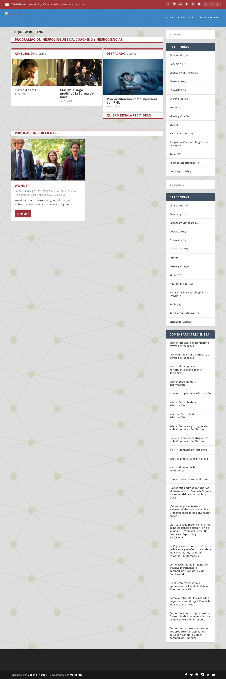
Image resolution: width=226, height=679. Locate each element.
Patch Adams (25, 90)
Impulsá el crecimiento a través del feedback (189, 344)
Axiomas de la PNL (181, 589)
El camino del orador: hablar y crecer (188, 496)
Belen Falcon (209, 17)
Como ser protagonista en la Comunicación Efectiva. (189, 427)
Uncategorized (179, 171)
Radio (173, 154)
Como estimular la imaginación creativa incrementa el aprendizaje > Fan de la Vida (189, 568)
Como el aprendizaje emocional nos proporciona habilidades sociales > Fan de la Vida (189, 631)
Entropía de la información (183, 383)
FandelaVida (25, 191)
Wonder (22, 186)
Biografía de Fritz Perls (193, 449)
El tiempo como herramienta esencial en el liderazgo (186, 369)
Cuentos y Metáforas (183, 72)
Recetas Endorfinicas (182, 162)
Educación (176, 90)
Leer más (23, 214)
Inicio (169, 17)
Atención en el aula (193, 619)
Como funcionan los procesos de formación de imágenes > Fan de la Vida (190, 616)
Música (174, 124)
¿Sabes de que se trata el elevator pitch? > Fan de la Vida (189, 508)
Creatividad (177, 574)
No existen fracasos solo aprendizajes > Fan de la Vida (188, 584)
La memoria (186, 604)
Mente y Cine (178, 116)
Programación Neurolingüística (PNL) (33, 194)
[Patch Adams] (34, 72)
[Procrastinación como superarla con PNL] (133, 77)
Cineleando (186, 17)
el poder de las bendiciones (183, 469)
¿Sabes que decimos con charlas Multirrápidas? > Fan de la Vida (189, 489)
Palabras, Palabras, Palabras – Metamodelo (186, 554)
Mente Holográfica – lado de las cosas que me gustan (56, 4)
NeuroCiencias (68, 191)
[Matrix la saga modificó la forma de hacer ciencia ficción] (78, 72)
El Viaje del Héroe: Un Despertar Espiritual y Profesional (188, 534)
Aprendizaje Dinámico (183, 638)
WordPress (76, 674)
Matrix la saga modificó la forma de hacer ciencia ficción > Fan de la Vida (190, 528)
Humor (174, 107)
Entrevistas (176, 98)
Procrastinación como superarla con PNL (132, 100)
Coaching (175, 64)
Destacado (176, 81)
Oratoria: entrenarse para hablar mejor (190, 514)
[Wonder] (48, 159)
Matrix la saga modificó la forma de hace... (77, 93)
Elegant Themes (37, 674)
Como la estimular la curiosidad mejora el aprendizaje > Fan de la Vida (190, 601)
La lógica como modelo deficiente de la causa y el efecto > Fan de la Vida (190, 549)
